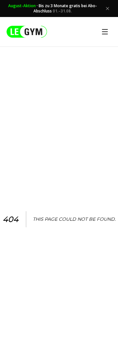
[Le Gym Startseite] (27, 31)
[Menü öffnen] (104, 31)
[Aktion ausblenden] (107, 8)
